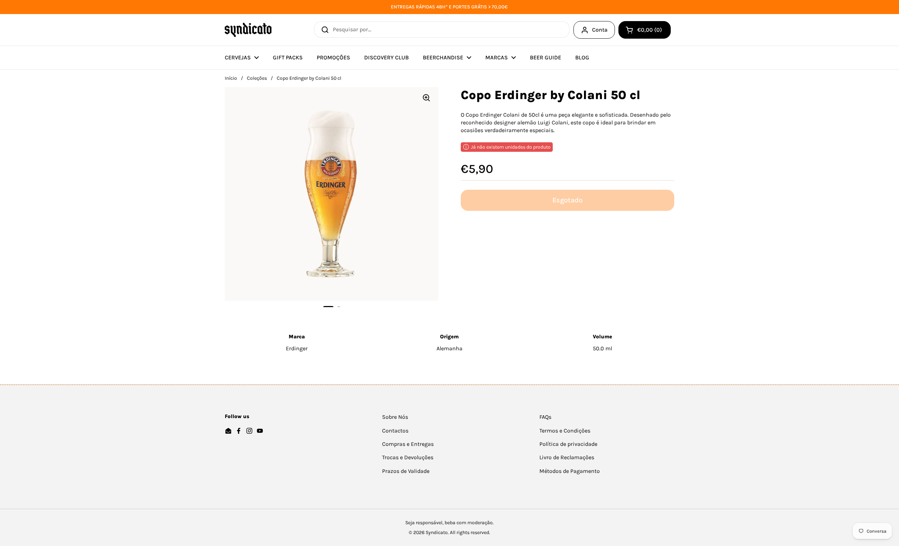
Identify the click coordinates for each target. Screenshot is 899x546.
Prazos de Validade (405, 471)
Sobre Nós (395, 417)
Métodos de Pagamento (569, 471)
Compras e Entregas (408, 444)
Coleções (257, 78)
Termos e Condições (564, 430)
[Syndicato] (248, 30)
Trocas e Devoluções (407, 457)
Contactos (395, 430)
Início (231, 78)
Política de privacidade (568, 444)
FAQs (545, 417)
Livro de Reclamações (566, 457)
